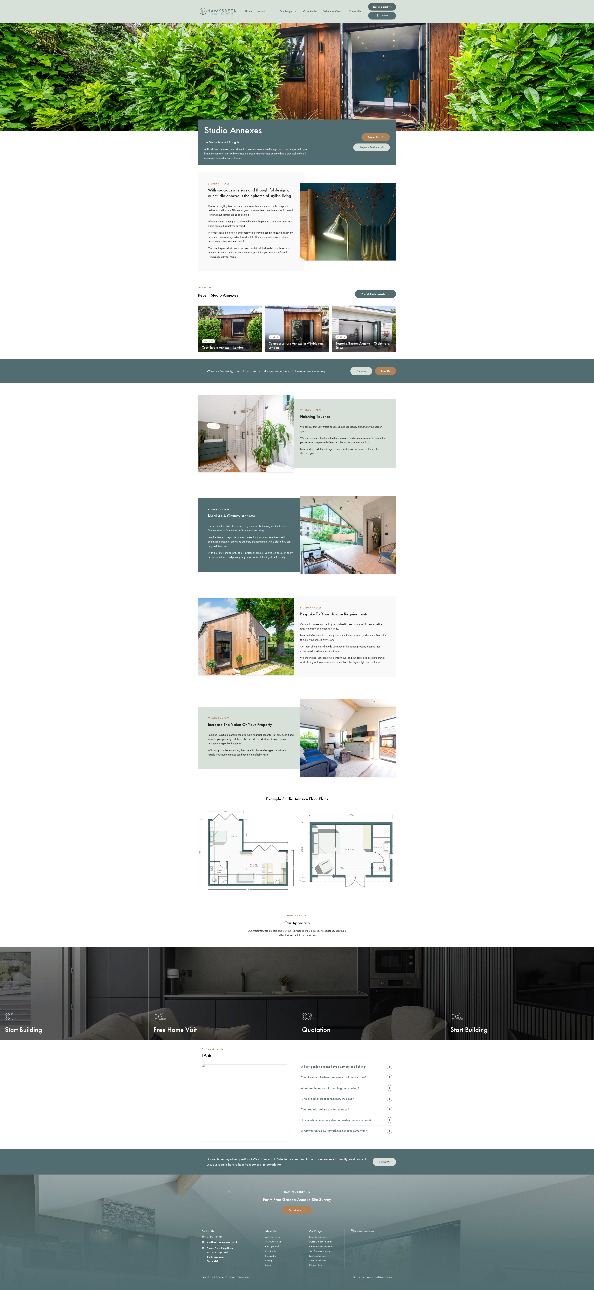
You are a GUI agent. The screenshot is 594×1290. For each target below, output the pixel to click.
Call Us (384, 15)
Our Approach (272, 1246)
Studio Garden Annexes (320, 1241)
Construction (271, 1251)
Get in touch (294, 1210)
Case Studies (310, 11)
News (268, 1265)
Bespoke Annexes (318, 1237)
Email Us (385, 370)
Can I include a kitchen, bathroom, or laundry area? (346, 1077)
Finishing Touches (317, 1255)
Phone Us (361, 370)
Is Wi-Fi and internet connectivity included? (346, 1098)
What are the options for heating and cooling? (346, 1087)
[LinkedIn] (380, 1239)
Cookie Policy (243, 1277)
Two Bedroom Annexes (320, 1251)
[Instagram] (364, 1239)
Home (248, 11)
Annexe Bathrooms (318, 1260)
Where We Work (333, 11)
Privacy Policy (207, 1277)
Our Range (286, 11)
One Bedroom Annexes (320, 1246)
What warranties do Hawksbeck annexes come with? (346, 1130)
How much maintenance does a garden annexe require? (346, 1120)
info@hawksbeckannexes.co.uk (222, 1242)
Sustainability (271, 1255)
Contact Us (355, 11)
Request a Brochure (382, 6)
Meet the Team (272, 1237)
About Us (263, 11)
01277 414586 (215, 1236)
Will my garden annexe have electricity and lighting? (346, 1066)
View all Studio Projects (373, 293)
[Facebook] (372, 1239)
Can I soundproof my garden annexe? (346, 1109)
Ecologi (268, 1260)
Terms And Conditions (225, 1277)
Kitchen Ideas (315, 1265)
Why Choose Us (273, 1241)
